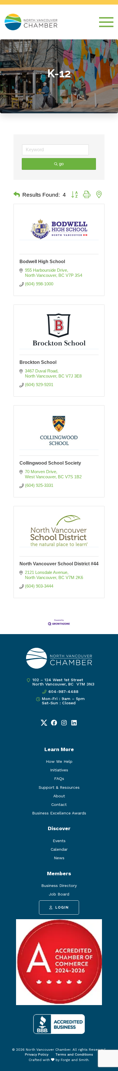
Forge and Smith (74, 1060)
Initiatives (59, 770)
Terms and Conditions (74, 1054)
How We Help (59, 761)
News (59, 858)
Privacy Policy (36, 1054)
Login (62, 907)
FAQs (59, 778)
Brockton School (37, 362)
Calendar (59, 849)
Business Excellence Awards (59, 813)
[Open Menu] (106, 22)
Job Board (59, 894)
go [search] (61, 163)
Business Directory (59, 885)
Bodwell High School (42, 261)
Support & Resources (59, 787)
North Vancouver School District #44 (59, 563)
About (59, 796)
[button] (16, 195)
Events (59, 840)
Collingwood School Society (50, 463)
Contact (59, 804)
